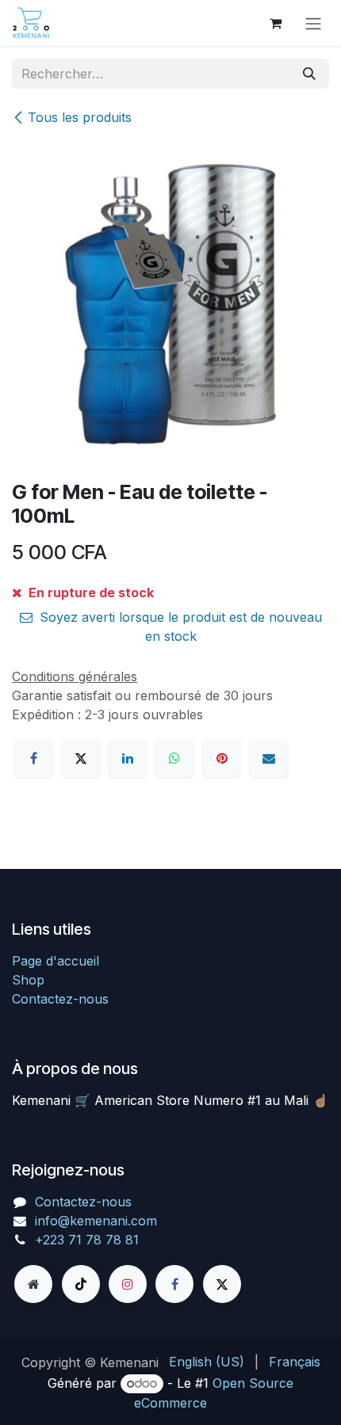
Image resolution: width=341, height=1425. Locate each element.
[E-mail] (269, 758)
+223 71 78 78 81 (87, 1240)
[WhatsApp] (174, 758)
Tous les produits (80, 117)
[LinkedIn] (128, 758)
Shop (28, 980)
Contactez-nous (60, 999)
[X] (81, 758)
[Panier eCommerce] (275, 23)
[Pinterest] (222, 758)
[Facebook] (33, 758)
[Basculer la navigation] (313, 23)
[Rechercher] (309, 74)
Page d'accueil (55, 961)
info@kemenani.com (96, 1221)
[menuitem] (206, 1362)
